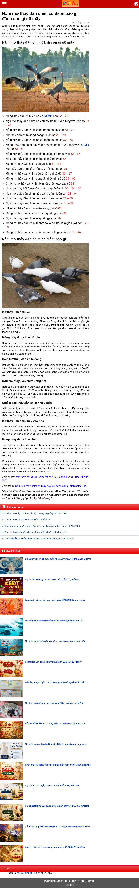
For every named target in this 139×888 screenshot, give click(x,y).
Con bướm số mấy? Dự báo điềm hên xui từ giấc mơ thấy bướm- (42, 526)
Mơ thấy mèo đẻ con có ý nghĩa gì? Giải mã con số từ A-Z (54, 703)
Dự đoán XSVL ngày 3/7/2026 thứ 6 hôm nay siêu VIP (52, 785)
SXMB (48, 116)
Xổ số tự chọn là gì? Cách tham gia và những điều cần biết (55, 682)
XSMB (84, 144)
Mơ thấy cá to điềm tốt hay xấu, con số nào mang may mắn (55, 641)
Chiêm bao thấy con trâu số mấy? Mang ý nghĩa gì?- (36, 513)
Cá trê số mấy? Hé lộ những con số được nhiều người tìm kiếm (57, 826)
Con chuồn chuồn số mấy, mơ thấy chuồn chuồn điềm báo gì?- (35, 532)
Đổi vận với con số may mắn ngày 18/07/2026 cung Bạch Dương (58, 559)
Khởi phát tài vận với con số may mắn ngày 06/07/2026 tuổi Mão (58, 765)
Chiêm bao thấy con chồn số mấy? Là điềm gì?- (28, 519)
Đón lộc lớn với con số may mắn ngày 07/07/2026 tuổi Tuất (55, 723)
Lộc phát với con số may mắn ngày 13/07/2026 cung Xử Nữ (55, 600)
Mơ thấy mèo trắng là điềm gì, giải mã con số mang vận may (56, 744)
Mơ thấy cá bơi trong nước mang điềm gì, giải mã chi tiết (54, 620)
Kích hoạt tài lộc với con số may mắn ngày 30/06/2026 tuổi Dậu (57, 806)
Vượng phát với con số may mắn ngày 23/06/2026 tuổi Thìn (55, 847)
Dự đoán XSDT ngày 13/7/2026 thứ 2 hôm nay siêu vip (52, 579)
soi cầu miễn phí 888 (27, 873)
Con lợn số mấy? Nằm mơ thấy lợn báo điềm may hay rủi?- (39, 538)
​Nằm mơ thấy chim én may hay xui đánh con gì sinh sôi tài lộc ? (51, 485)
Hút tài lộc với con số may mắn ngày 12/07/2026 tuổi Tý (53, 662)
